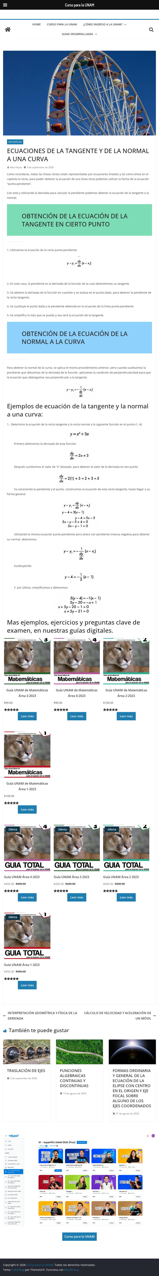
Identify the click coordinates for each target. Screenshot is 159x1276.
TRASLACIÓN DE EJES (26, 1070)
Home (36, 24)
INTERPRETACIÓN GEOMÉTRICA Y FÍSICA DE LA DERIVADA (42, 1016)
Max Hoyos (16, 167)
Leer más (27, 716)
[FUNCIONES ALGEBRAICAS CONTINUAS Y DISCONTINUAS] (79, 1042)
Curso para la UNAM (62, 24)
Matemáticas (15, 142)
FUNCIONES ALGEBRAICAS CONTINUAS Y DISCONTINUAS (74, 1078)
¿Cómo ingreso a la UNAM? (102, 24)
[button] (124, 24)
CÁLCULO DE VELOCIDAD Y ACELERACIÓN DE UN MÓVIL (117, 1016)
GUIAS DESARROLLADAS (77, 34)
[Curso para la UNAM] (7, 29)
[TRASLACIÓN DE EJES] (26, 1042)
